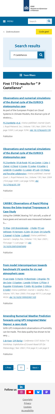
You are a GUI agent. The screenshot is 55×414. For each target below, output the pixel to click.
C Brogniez (41, 278)
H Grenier (23, 166)
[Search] (49, 21)
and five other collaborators (14, 173)
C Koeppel (7, 235)
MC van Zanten (34, 162)
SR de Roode (21, 162)
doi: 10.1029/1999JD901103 (22, 297)
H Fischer (16, 235)
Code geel (44, 31)
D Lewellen (17, 169)
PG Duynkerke (9, 122)
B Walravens (17, 286)
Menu (10, 21)
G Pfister (43, 282)
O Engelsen (17, 282)
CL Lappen (27, 169)
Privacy (27, 403)
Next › (36, 367)
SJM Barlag (17, 340)
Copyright (27, 399)
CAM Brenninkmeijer (19, 228)
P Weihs (27, 286)
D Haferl (6, 289)
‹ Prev (8, 367)
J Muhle (33, 228)
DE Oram (35, 231)
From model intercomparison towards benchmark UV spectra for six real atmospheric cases (25, 269)
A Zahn (27, 231)
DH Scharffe (45, 231)
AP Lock (36, 169)
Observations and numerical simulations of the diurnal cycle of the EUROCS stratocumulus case (27, 102)
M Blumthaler (30, 278)
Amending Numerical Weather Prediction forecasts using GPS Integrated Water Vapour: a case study (27, 320)
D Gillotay (47, 286)
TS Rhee (6, 228)
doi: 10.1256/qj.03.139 (40, 130)
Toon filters (29, 75)
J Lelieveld (25, 235)
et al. (18, 122)
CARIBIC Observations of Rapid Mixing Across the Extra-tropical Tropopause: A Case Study (26, 207)
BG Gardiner (37, 286)
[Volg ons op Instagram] (21, 392)
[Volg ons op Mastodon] (46, 392)
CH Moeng (45, 169)
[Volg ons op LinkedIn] (21, 387)
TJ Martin (19, 278)
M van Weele (8, 278)
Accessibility (27, 410)
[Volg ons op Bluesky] (38, 392)
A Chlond (14, 166)
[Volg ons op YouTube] (30, 392)
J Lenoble (26, 282)
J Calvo (45, 162)
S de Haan (7, 340)
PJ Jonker (32, 166)
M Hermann (17, 231)
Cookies (27, 406)
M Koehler (41, 166)
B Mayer (34, 282)
